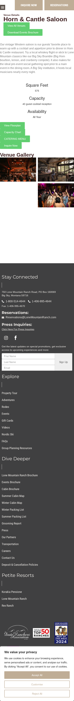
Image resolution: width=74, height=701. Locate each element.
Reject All (37, 693)
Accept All (37, 675)
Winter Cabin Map (12, 502)
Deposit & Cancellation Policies (20, 564)
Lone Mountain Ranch (14, 598)
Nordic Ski (8, 434)
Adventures (8, 400)
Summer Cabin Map (13, 496)
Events (5, 413)
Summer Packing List (14, 516)
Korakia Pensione (12, 592)
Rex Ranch (8, 605)
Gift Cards (7, 420)
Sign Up (63, 362)
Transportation (10, 544)
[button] (2, 7)
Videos (6, 427)
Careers (6, 551)
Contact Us (8, 557)
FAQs (5, 441)
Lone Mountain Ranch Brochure (20, 475)
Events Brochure (11, 482)
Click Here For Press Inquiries (18, 329)
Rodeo (5, 407)
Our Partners (9, 537)
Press (5, 530)
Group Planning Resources (17, 448)
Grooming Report (11, 523)
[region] (37, 673)
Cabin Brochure (10, 489)
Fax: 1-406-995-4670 (13, 306)
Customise (37, 684)
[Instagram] (6, 337)
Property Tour (9, 393)
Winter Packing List (13, 509)
